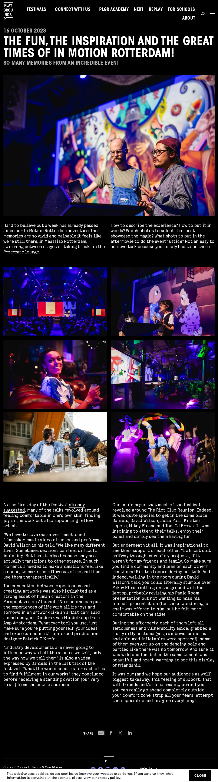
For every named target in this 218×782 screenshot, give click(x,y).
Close (200, 775)
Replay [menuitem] (156, 10)
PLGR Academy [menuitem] (113, 10)
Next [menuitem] (138, 10)
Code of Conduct (16, 767)
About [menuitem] (188, 18)
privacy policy (109, 777)
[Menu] (211, 14)
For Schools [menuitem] (181, 10)
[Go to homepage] (109, 759)
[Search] (202, 14)
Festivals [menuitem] (36, 10)
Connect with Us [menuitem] (72, 10)
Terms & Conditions (47, 767)
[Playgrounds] (10, 11)
